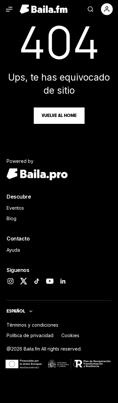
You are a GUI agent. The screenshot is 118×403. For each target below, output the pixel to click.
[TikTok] (37, 281)
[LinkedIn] (63, 281)
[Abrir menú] (9, 9)
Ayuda (13, 250)
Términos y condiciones (32, 325)
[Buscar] (90, 9)
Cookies (70, 335)
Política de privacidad (30, 335)
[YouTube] (50, 281)
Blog (11, 218)
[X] (24, 281)
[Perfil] (107, 9)
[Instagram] (10, 281)
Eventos (15, 208)
